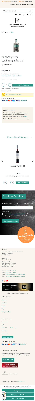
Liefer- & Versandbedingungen (9, 328)
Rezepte (24, 4)
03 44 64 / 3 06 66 (11, 272)
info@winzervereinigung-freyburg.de (15, 274)
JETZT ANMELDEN (8, 360)
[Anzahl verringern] (3, 85)
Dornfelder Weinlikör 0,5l (17, 166)
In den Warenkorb (23, 85)
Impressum (4, 331)
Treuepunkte (30, 4)
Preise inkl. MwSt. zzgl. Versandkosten (12, 76)
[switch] (3, 399)
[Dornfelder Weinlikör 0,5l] (17, 153)
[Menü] (16, 14)
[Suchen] (30, 11)
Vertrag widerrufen (7, 337)
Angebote (12, 4)
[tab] (16, 113)
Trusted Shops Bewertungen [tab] (10, 119)
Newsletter (18, 4)
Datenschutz (5, 334)
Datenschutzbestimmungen (17, 213)
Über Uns (4, 300)
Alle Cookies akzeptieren (18, 398)
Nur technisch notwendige (18, 394)
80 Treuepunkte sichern (13, 94)
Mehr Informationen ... (24, 387)
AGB (15, 215)
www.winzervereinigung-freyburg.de (15, 276)
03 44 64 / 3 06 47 (11, 271)
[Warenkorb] (31, 14)
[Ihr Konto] (27, 14)
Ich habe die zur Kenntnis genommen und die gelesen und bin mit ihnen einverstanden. (18, 215)
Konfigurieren (18, 391)
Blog (3, 309)
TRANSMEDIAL (21, 381)
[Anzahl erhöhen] (10, 85)
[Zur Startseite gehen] (17, 22)
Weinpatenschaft (6, 312)
